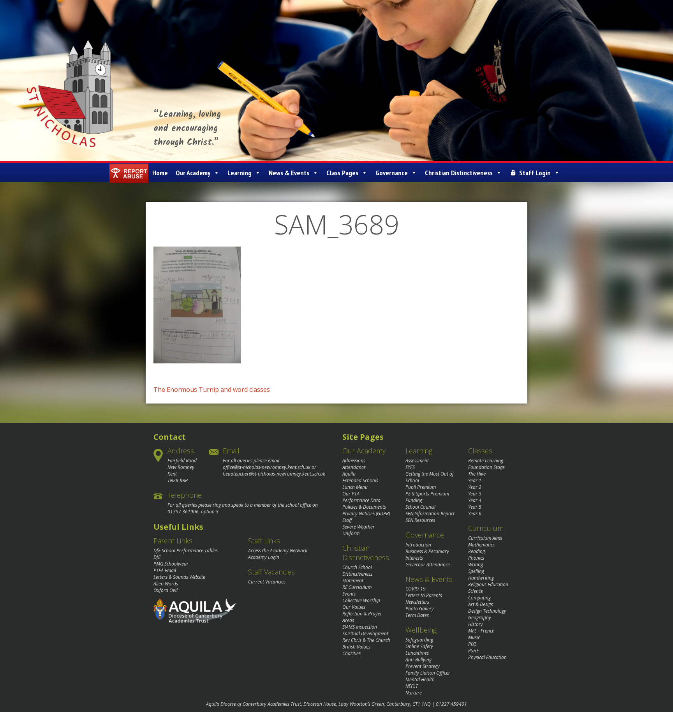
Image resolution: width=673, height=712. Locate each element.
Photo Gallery (419, 608)
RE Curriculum (357, 587)
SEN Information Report (430, 513)
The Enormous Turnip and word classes (211, 389)
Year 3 (474, 493)
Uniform (350, 533)
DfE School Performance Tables (185, 550)
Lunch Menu (355, 487)
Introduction (418, 544)
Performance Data (361, 500)
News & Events (289, 172)
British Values (356, 646)
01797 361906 (183, 511)
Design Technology (487, 611)
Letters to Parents (423, 595)
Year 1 (474, 480)
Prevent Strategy (422, 666)
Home (160, 172)
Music (474, 637)
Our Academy (193, 172)
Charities (351, 653)
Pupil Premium (420, 487)
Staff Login (535, 172)
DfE (156, 557)
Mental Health (420, 679)
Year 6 (474, 513)
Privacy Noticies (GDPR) (366, 513)
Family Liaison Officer (427, 673)
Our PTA (350, 493)
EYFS (410, 467)
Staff (347, 520)
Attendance (354, 467)
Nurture (413, 692)
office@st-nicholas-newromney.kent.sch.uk (266, 467)
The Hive (477, 474)
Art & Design (480, 604)
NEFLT (411, 686)
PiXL (472, 644)
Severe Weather (358, 526)
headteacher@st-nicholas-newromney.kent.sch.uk (274, 474)
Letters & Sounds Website (179, 577)
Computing (479, 597)
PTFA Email (164, 570)
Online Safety (419, 646)
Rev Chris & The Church (366, 640)
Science (475, 591)
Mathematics (481, 544)
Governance (391, 172)
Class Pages (342, 172)
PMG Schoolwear (171, 563)
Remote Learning (485, 460)
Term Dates (417, 615)
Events (349, 593)
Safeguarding (419, 639)
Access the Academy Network (277, 550)
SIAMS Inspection (359, 627)
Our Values (353, 607)
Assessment (417, 460)
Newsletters (417, 602)
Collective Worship (361, 600)
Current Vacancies (266, 581)
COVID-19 (415, 588)
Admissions (353, 460)
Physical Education (487, 657)
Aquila (349, 474)
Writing (475, 564)
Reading (476, 551)
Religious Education (488, 584)
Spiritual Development (365, 633)
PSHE (473, 650)
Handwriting (481, 578)
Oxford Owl (165, 590)
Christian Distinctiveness (459, 172)
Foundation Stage (486, 467)
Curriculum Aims (485, 538)
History (475, 624)
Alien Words (165, 583)
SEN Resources (420, 520)
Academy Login (263, 557)
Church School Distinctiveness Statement (357, 574)
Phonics (476, 558)
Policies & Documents (364, 507)
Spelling (476, 571)
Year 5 (474, 507)
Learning (239, 172)
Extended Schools (360, 480)
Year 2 (474, 487)
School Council (420, 507)
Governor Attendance (427, 564)
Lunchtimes (417, 653)
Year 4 (474, 500)
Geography (479, 617)
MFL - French (481, 630)
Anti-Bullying (418, 659)
